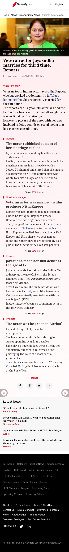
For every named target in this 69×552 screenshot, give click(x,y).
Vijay (9, 366)
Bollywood (29, 228)
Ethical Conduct (25, 509)
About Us (7, 505)
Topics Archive (38, 514)
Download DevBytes (13, 519)
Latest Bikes (32, 476)
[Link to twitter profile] (21, 526)
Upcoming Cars (40, 488)
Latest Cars (47, 476)
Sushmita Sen (11, 424)
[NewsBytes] (22, 4)
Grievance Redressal (48, 509)
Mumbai (7, 446)
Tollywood (33, 291)
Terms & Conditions (44, 505)
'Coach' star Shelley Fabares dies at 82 (26, 408)
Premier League (11, 482)
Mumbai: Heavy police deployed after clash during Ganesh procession (33, 441)
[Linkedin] (49, 386)
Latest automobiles (12, 476)
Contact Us (8, 509)
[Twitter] (39, 386)
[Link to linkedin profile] (29, 526)
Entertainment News (29, 15)
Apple (6, 433)
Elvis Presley (10, 411)
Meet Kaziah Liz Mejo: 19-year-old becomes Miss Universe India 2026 (31, 419)
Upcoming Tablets (34, 494)
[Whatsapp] (29, 386)
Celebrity (22, 464)
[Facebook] (20, 386)
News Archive (19, 514)
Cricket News (37, 464)
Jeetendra (49, 228)
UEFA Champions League (16, 488)
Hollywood (20, 470)
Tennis (43, 482)
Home (6, 15)
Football (7, 470)
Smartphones (30, 482)
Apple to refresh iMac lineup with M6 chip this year (33, 430)
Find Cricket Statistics (39, 519)
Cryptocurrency (55, 464)
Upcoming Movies (12, 494)
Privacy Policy (23, 505)
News (14, 15)
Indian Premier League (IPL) (43, 470)
